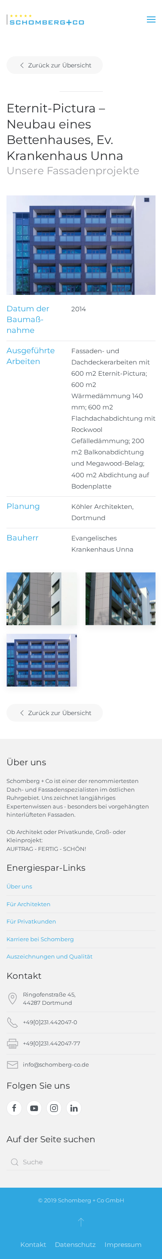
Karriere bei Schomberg (40, 939)
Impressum (123, 1244)
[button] (151, 19)
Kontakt (33, 1244)
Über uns (19, 886)
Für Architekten (28, 904)
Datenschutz (75, 1244)
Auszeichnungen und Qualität (49, 956)
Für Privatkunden (31, 921)
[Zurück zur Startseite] (45, 19)
